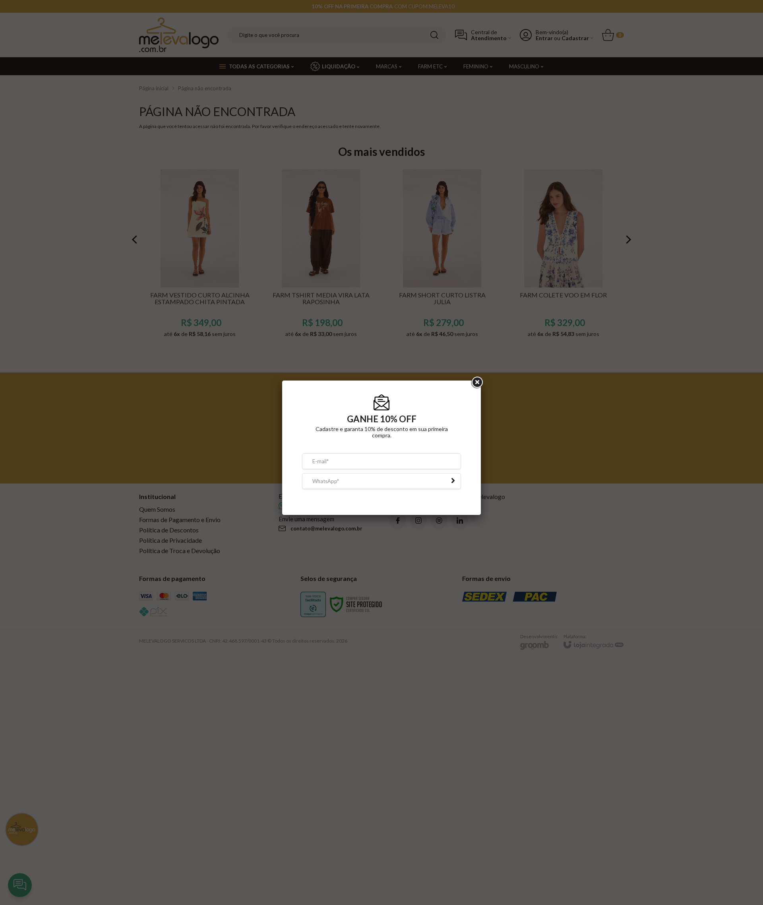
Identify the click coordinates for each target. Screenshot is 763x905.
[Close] (476, 387)
